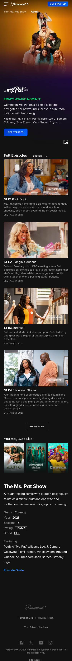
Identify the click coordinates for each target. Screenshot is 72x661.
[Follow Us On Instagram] (50, 642)
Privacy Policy (46, 618)
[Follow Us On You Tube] (41, 642)
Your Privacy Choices (36, 627)
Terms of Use (25, 618)
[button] (6, 4)
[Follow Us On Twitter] (31, 642)
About (34, 11)
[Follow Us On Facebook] (21, 642)
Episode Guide (14, 570)
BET (17, 533)
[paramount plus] (20, 4)
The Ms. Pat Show (15, 11)
